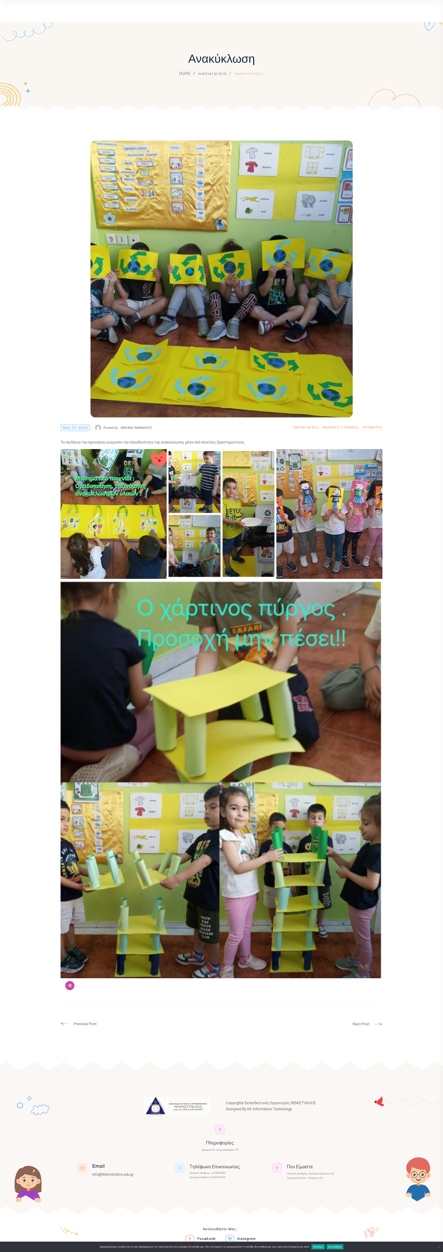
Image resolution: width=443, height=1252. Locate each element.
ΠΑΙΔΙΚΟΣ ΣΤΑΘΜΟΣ (340, 427)
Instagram (246, 1239)
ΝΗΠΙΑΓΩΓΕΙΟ (212, 73)
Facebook (206, 1239)
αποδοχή (318, 1246)
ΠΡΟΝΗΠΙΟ (372, 427)
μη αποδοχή (335, 1246)
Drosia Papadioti (136, 428)
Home (185, 73)
